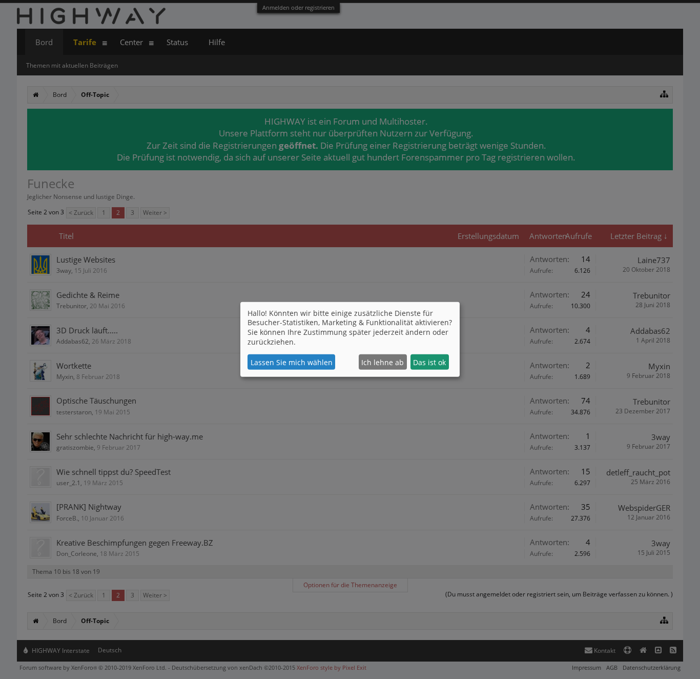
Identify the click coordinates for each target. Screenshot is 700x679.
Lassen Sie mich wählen (292, 362)
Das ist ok (429, 362)
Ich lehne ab (382, 362)
